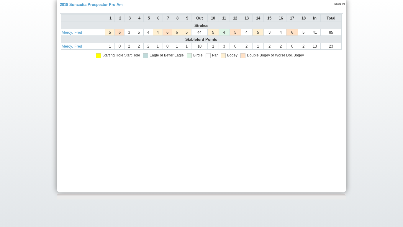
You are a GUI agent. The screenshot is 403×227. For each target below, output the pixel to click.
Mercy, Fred (72, 32)
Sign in (339, 3)
